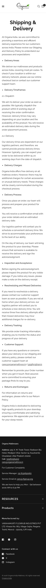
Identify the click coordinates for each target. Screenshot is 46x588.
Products (8, 508)
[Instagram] (17, 539)
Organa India (7, 578)
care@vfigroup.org (25, 479)
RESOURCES (10, 498)
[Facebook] (5, 539)
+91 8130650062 (25, 473)
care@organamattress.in (14, 364)
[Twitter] (11, 539)
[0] (42, 6)
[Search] (39, 6)
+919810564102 (34, 364)
